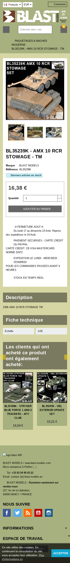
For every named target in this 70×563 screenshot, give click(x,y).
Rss (28, 513)
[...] (35, 466)
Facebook (7, 513)
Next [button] (66, 357)
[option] (18, 401)
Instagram (49, 513)
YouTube (38, 513)
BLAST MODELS (29, 165)
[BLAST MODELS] (35, 16)
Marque (10, 165)
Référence (12, 169)
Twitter (17, 513)
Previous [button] (3, 357)
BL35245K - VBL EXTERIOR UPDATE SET (52, 410)
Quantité (13, 198)
